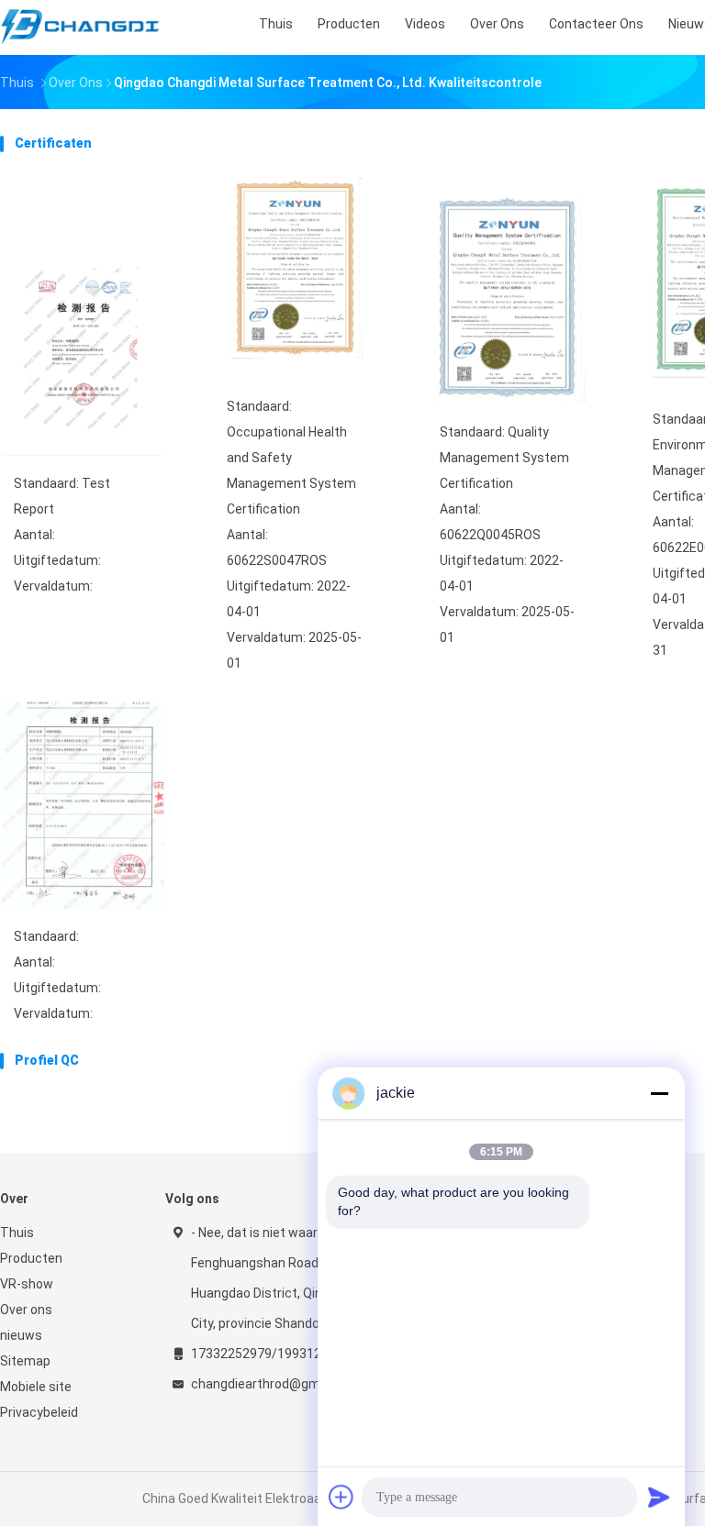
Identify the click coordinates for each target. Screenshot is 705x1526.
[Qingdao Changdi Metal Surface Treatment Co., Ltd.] (81, 28)
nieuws (21, 1335)
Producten (31, 1258)
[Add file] (341, 1496)
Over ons (26, 1309)
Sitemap (25, 1361)
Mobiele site (36, 1386)
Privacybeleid (39, 1412)
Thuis (17, 1232)
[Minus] (659, 1093)
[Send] (659, 1496)
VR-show (26, 1284)
